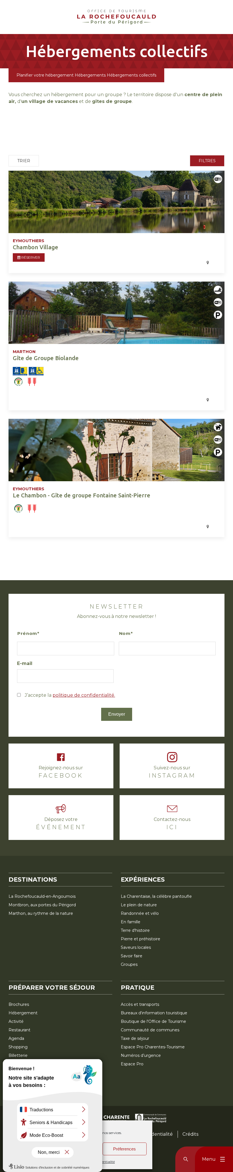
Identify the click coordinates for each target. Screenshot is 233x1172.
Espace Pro (132, 1064)
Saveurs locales (136, 947)
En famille (130, 921)
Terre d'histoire (135, 930)
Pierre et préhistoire (140, 938)
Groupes (129, 964)
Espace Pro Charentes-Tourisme (153, 1046)
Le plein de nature (139, 904)
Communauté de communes (150, 1029)
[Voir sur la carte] (105, 263)
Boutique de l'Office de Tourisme (153, 1021)
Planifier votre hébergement (45, 75)
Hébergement (23, 1012)
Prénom (27, 633)
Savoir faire (131, 955)
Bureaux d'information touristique (154, 1012)
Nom (125, 633)
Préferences (124, 1148)
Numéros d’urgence (141, 1055)
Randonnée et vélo (140, 913)
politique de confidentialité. (84, 695)
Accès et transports (140, 1004)
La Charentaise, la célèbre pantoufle (156, 896)
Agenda (16, 1038)
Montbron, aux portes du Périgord (42, 904)
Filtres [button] (207, 160)
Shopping (18, 1046)
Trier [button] (23, 160)
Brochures (19, 1004)
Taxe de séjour (135, 1038)
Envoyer (116, 714)
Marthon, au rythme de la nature (41, 913)
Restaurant (19, 1029)
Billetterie (18, 1055)
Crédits (190, 1134)
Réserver (30, 257)
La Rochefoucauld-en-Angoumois (42, 896)
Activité (16, 1021)
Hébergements (90, 75)
